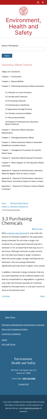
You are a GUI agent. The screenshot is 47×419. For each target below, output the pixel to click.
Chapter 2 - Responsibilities (13, 81)
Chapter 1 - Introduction (11, 77)
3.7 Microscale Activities (15, 118)
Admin (4, 340)
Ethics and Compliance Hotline (14, 329)
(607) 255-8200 (28, 378)
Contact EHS (23, 384)
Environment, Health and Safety (23, 26)
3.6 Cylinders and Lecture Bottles (18, 113)
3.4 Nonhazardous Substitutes (17, 105)
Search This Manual (10, 46)
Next (42, 296)
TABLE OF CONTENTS (11, 72)
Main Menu (38, 2)
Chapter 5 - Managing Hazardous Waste (18, 138)
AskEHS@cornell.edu (31, 408)
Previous (6, 296)
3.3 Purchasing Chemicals (15, 101)
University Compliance (11, 334)
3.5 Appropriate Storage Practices (18, 109)
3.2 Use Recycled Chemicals (16, 97)
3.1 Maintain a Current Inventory (18, 92)
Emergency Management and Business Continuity (23, 325)
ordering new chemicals (17, 233)
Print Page (38, 229)
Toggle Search (42, 2)
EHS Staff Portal (8, 344)
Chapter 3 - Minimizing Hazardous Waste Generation (23, 86)
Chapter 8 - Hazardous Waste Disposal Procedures (22, 158)
